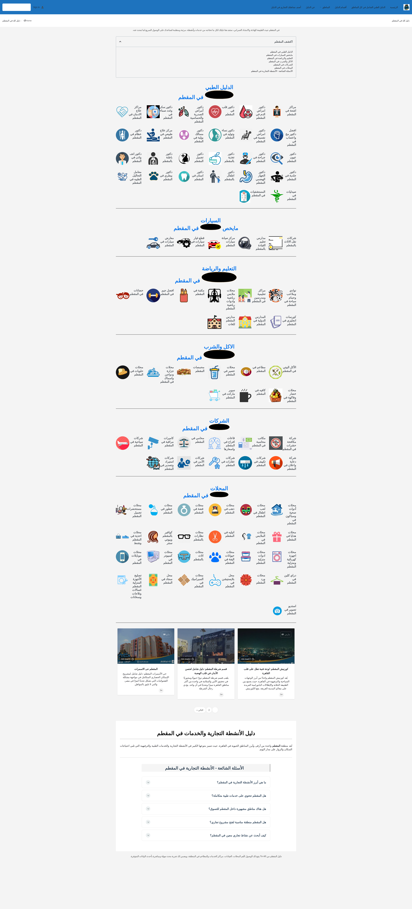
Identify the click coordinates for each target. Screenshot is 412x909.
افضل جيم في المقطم (167, 292)
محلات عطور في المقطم (166, 509)
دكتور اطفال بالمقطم (229, 175)
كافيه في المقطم (260, 392)
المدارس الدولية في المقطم (259, 320)
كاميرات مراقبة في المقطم (167, 441)
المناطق (326, 7)
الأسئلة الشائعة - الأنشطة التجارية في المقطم (272, 71)
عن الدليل (310, 7)
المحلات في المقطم (283, 68)
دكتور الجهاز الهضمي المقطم (260, 177)
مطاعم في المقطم (259, 369)
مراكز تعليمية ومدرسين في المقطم (259, 296)
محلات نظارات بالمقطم (198, 536)
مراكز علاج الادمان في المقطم (135, 112)
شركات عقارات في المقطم (228, 461)
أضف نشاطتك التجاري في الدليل (286, 7)
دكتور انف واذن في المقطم (135, 157)
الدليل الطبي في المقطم (281, 51)
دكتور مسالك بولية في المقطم (198, 136)
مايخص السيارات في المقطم (279, 55)
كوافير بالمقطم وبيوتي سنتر (167, 538)
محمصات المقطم (198, 369)
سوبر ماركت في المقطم (228, 393)
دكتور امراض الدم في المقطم (260, 112)
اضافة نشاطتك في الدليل (17, 7)
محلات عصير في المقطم (229, 370)
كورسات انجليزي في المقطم (289, 320)
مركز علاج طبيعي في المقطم (166, 134)
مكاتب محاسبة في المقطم (259, 441)
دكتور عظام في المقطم (135, 134)
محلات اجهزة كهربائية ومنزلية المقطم (291, 559)
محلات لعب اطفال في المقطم (259, 511)
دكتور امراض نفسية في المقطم (259, 136)
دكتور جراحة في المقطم (259, 157)
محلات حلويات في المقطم (136, 370)
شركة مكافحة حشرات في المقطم (289, 443)
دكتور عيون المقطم (291, 157)
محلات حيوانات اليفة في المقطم (229, 557)
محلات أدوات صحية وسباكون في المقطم (291, 514)
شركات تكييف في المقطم (260, 461)
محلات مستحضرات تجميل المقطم (134, 511)
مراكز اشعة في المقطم (290, 110)
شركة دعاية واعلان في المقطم (290, 463)
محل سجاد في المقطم (166, 579)
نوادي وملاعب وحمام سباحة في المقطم (290, 297)
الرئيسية (394, 7)
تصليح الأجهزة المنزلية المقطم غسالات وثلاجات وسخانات (136, 586)
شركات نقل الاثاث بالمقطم (290, 241)
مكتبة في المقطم (198, 292)
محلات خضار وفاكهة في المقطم (290, 395)
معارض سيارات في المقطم (167, 241)
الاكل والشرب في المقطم (281, 61)
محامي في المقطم (197, 439)
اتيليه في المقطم (229, 534)
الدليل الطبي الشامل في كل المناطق (368, 7)
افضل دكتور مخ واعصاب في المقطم (291, 137)
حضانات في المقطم (136, 292)
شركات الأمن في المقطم (198, 461)
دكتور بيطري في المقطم (166, 175)
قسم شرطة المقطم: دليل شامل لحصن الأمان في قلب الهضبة (206, 671)
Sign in (36, 7)
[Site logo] (406, 7)
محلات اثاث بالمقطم (198, 555)
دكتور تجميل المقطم (198, 157)
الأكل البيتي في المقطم (289, 369)
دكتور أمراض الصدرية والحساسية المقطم (196, 114)
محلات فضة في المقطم (198, 509)
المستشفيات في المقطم (257, 193)
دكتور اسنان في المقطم (197, 175)
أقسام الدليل (340, 7)
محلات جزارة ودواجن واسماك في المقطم (167, 374)
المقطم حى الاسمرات (146, 668)
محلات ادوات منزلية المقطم (260, 557)
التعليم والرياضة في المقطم (280, 58)
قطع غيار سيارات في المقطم (197, 241)
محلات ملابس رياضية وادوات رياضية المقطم (230, 299)
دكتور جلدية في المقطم (290, 175)
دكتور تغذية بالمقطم (229, 157)
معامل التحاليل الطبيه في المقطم (135, 177)
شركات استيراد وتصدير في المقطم (167, 463)
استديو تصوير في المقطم (290, 609)
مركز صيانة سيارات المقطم (228, 241)
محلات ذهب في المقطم (229, 509)
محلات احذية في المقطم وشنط (136, 538)
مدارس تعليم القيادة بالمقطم (261, 243)
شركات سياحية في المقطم (136, 441)
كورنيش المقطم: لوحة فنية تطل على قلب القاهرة (266, 671)
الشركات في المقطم (283, 64)
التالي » (200, 710)
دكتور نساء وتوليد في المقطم (228, 134)
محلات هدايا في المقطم (291, 536)
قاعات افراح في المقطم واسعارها (229, 443)
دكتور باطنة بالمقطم (167, 157)
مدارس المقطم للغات (230, 320)
